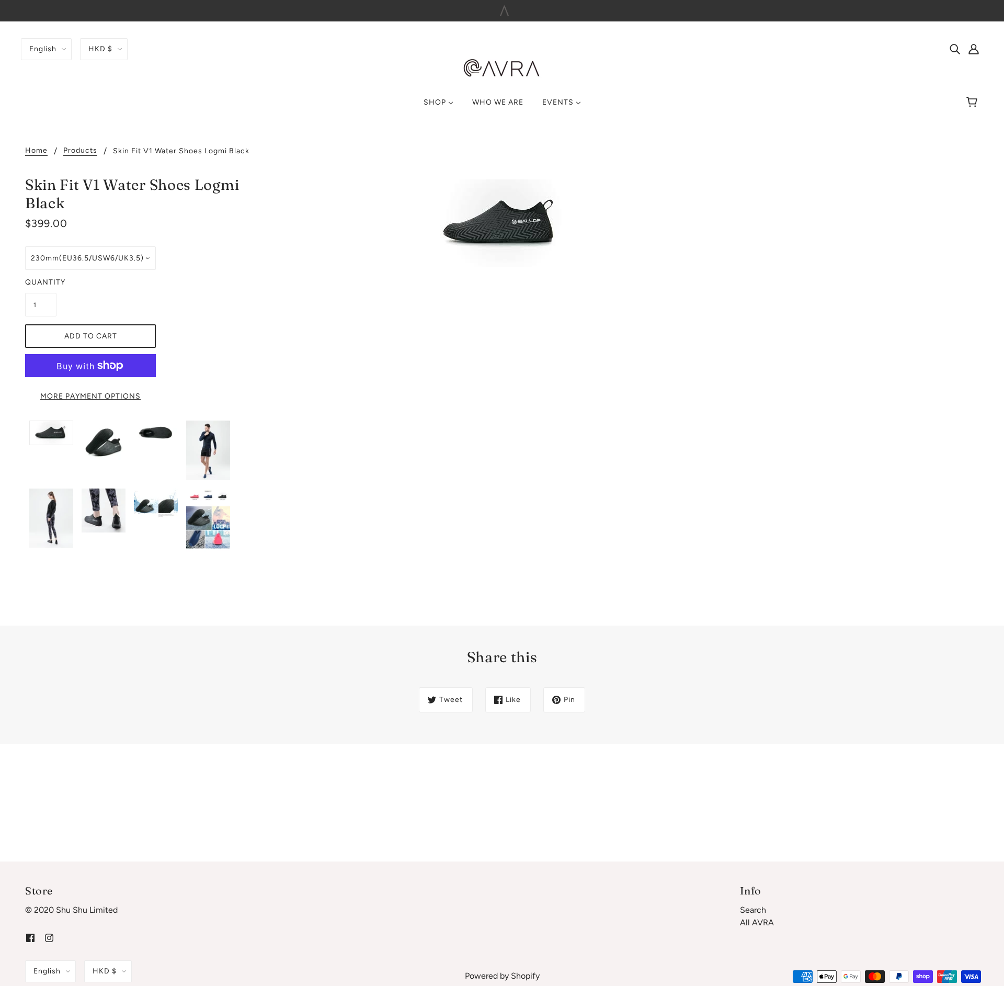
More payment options (90, 396)
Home (36, 151)
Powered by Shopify (502, 976)
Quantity (40, 282)
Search (753, 910)
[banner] (502, 68)
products (80, 151)
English (42, 48)
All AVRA (757, 922)
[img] (954, 48)
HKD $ (100, 48)
